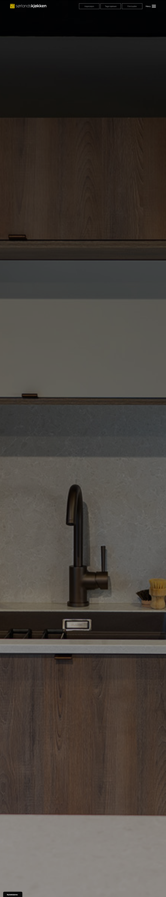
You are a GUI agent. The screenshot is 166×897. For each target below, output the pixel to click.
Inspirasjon (89, 6)
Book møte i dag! (107, 885)
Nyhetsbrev (12, 894)
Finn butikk (132, 6)
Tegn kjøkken (111, 6)
